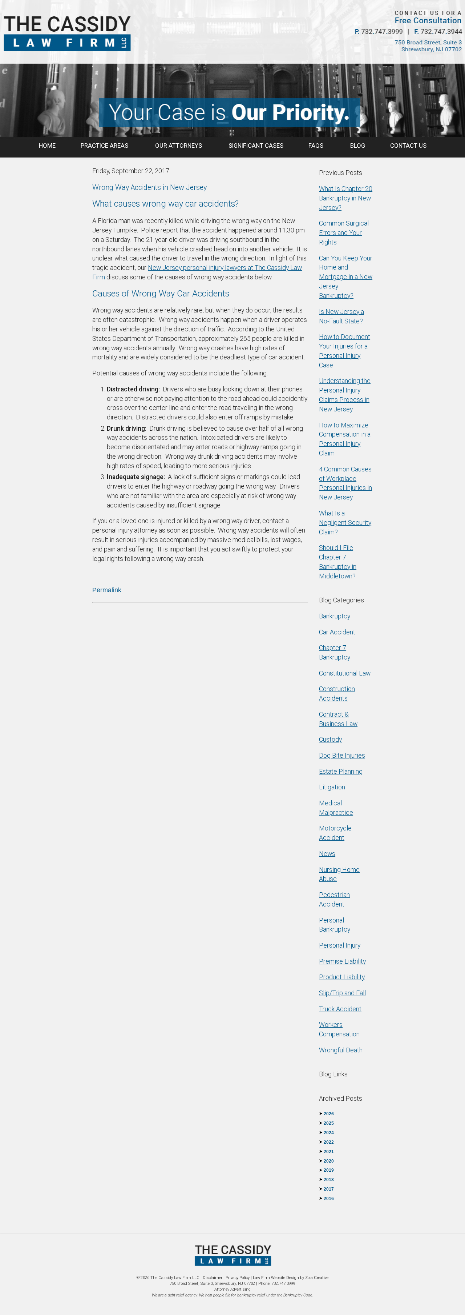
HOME (47, 145)
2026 (329, 1113)
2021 (329, 1151)
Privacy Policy (238, 1277)
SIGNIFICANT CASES (256, 145)
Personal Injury (339, 945)
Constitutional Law (345, 673)
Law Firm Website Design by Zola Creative (290, 1277)
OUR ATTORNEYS (179, 145)
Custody (330, 739)
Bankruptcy (334, 616)
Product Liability (342, 977)
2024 (329, 1132)
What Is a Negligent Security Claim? (345, 522)
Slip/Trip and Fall (342, 993)
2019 (329, 1170)
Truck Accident (340, 1009)
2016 (329, 1198)
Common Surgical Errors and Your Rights (344, 232)
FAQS (316, 145)
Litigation (332, 787)
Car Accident (337, 632)
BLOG (357, 145)
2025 (329, 1123)
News (327, 853)
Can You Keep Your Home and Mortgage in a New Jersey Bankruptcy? (345, 276)
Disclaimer (212, 1277)
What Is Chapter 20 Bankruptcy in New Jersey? (345, 198)
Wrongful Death (341, 1050)
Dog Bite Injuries (342, 755)
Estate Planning (341, 771)
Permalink (106, 590)
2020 (329, 1161)
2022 (329, 1142)
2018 (329, 1179)
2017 (329, 1189)
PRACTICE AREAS (105, 145)
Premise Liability (342, 961)
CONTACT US (408, 145)
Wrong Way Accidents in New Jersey (149, 187)
